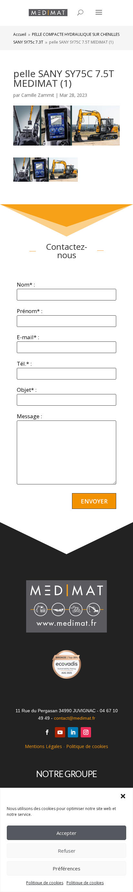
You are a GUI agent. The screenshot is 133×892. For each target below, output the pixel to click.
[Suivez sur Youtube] (60, 732)
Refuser (67, 850)
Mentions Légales (43, 746)
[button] (123, 796)
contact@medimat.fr (74, 718)
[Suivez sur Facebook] (47, 732)
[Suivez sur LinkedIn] (73, 732)
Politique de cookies (44, 883)
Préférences (66, 868)
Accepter (66, 833)
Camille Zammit (37, 95)
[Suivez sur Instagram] (86, 732)
